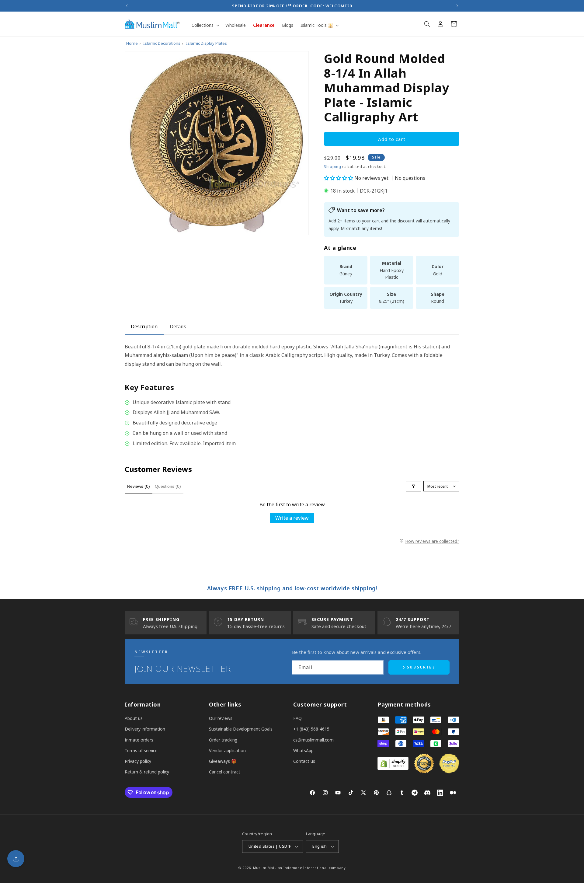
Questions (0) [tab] (168, 486)
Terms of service (141, 750)
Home (132, 43)
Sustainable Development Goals (241, 729)
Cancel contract (224, 772)
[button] (205, 25)
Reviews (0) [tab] (138, 486)
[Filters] (413, 486)
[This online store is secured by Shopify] (392, 768)
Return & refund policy (147, 772)
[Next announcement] (457, 6)
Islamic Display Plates (206, 43)
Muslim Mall (264, 867)
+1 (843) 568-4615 (311, 729)
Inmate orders (139, 740)
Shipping (332, 166)
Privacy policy (138, 761)
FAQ (297, 718)
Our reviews (220, 718)
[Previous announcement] (127, 6)
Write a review (292, 518)
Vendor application (227, 750)
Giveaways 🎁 (222, 761)
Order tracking (223, 740)
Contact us (304, 761)
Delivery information (145, 729)
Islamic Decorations (161, 43)
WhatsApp (303, 750)
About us (134, 718)
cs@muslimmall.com (313, 740)
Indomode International (305, 867)
